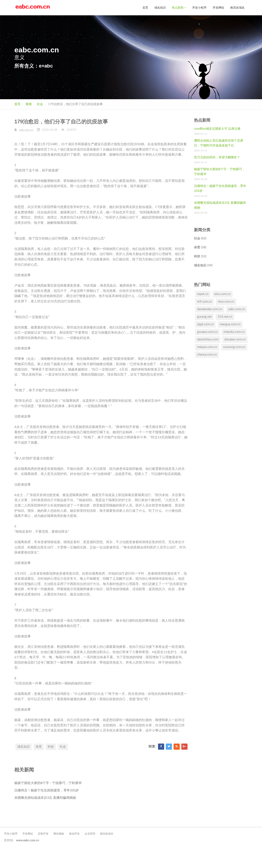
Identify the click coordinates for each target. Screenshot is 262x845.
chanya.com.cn (207, 354)
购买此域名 (237, 7)
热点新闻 (178, 7)
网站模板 (58, 834)
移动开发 (74, 834)
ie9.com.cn (204, 301)
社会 (40, 104)
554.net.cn (225, 316)
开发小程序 (199, 7)
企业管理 (90, 834)
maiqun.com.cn (207, 347)
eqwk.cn (202, 294)
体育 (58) (200, 247)
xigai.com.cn (205, 324)
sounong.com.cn (234, 347)
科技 (51, 746)
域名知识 (160, 7)
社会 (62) (200, 238)
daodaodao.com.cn (209, 309)
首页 (145, 7)
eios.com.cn (222, 294)
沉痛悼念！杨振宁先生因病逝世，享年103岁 (46, 790)
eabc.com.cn (26, 130)
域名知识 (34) (203, 265)
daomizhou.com (207, 339)
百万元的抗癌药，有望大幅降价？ (217, 157)
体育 (39, 746)
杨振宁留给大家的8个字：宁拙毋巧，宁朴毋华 (48, 783)
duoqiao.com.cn (235, 339)
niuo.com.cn (226, 301)
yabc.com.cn (236, 309)
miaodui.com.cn (234, 331)
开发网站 (218, 7)
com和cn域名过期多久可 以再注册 (217, 128)
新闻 (29, 104)
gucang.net (204, 316)
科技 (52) (200, 256)
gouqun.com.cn (207, 331)
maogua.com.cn (230, 324)
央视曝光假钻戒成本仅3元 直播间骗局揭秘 (45, 797)
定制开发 (43, 834)
